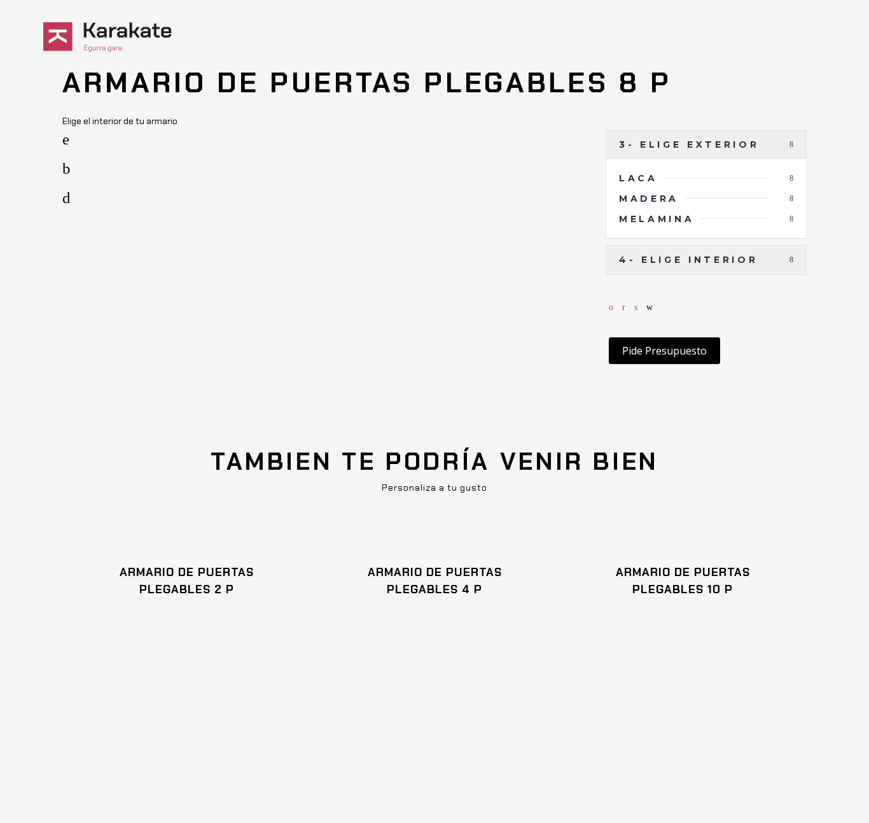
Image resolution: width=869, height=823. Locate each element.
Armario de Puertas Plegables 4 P (435, 581)
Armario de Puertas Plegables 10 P (683, 581)
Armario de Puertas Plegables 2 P (187, 581)
